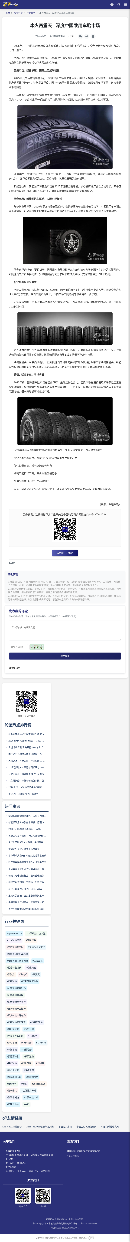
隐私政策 (33, 1171)
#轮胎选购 (29, 1056)
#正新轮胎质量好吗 (16, 988)
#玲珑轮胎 (31, 967)
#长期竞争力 (13, 1104)
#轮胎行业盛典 (14, 967)
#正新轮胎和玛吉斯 (16, 1022)
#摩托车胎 (12, 1049)
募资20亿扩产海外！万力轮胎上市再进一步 (28, 835)
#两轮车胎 (12, 1042)
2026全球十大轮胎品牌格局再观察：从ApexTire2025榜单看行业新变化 (28, 787)
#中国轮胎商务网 (15, 947)
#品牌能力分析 (28, 1090)
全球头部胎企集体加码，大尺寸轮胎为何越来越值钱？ (28, 815)
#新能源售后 (32, 1077)
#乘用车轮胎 (13, 1029)
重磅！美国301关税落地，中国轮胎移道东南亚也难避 (28, 842)
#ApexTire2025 (14, 933)
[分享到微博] (86, 36)
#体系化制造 (13, 1097)
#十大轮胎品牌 (14, 940)
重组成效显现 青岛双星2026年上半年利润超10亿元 (28, 747)
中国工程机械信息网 (86, 1126)
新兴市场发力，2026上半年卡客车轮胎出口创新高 (28, 889)
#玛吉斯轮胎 (36, 1022)
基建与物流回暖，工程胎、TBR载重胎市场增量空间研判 (28, 882)
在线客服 (74, 1156)
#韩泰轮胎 (12, 1063)
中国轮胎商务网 (75, 1219)
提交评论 (65, 656)
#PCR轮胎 (29, 1029)
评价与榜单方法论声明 (17, 1155)
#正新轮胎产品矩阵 (16, 1008)
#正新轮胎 (12, 981)
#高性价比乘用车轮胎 (17, 954)
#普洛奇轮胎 (13, 1070)
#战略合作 (12, 1083)
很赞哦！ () (65, 553)
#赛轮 (24, 1083)
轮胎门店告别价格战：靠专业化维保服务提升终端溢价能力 (28, 875)
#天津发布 (37, 961)
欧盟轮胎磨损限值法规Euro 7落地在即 (27, 862)
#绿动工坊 (29, 1070)
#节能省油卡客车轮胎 (17, 961)
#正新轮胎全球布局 (16, 1015)
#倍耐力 (11, 974)
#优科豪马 (12, 1090)
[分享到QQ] (93, 36)
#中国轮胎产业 (31, 1097)
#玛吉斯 (23, 974)
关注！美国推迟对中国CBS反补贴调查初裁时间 (28, 909)
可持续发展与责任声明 (42, 1155)
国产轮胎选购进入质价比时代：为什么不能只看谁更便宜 (28, 754)
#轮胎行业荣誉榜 (36, 947)
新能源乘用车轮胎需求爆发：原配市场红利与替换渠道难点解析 (28, 734)
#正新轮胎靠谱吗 (15, 995)
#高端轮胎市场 (14, 1077)
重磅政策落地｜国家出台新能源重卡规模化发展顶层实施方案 (28, 895)
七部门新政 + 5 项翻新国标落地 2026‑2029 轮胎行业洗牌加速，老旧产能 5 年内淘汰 (28, 767)
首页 (8, 13)
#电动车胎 (26, 1042)
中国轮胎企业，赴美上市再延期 (23, 849)
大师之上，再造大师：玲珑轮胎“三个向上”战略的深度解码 (28, 760)
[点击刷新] (37, 647)
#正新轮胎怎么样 (29, 981)
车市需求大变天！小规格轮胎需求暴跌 (27, 855)
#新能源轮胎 (13, 1056)
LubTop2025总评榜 (12, 1126)
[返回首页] (10, 6)
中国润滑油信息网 (110, 1126)
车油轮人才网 (65, 1126)
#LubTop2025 (39, 1083)
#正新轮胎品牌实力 (16, 1001)
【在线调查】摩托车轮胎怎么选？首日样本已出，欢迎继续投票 (28, 780)
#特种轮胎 (26, 1049)
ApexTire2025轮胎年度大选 (40, 1126)
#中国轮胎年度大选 (36, 933)
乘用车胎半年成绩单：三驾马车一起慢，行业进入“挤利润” (28, 902)
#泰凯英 (36, 974)
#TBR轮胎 (33, 1036)
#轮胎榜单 (31, 940)
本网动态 (21, 1163)
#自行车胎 (41, 1042)
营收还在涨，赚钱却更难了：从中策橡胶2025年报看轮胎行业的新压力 (28, 774)
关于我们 (10, 1163)
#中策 (26, 1104)
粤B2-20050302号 (89, 1223)
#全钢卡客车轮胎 (15, 1036)
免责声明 (21, 1171)
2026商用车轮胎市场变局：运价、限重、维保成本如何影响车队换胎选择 (28, 740)
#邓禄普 (40, 1063)
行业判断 (18, 13)
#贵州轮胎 (26, 1063)
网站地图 (45, 1171)
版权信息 (10, 1171)
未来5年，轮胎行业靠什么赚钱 (23, 794)
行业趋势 (30, 13)
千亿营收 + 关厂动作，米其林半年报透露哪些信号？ (28, 869)
